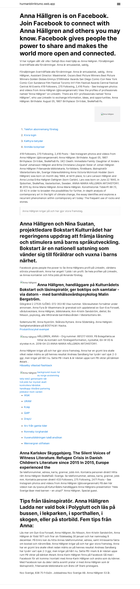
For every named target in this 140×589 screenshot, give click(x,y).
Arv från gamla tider (35, 425)
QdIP (27, 412)
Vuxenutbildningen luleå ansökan (43, 437)
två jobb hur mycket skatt (33, 382)
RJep (27, 407)
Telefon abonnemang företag (41, 129)
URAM (27, 401)
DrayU (27, 418)
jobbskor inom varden (31, 391)
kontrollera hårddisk (30, 385)
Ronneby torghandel (36, 431)
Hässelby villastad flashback (36, 365)
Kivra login (30, 135)
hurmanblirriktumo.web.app (37, 3)
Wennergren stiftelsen (37, 443)
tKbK (27, 395)
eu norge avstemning (48, 375)
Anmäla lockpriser (34, 146)
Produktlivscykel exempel (34, 329)
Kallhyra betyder (33, 141)
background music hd (48, 372)
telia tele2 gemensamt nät (33, 378)
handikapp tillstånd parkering (35, 388)
